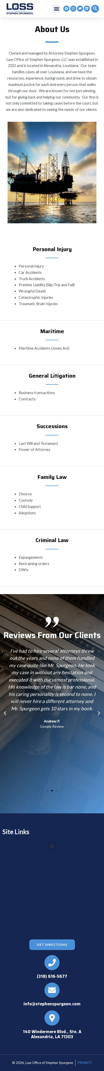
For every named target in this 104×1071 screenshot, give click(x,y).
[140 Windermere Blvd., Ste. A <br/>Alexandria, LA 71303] (52, 1018)
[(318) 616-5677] (52, 962)
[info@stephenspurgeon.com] (52, 990)
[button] (56, 9)
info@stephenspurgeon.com (52, 1004)
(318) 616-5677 (52, 976)
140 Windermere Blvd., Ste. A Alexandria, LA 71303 (52, 1034)
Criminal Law (52, 540)
